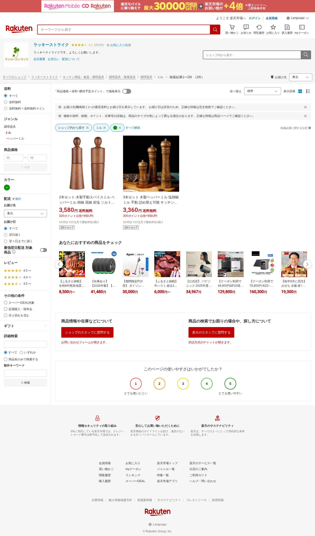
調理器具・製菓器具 (122, 77)
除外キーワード (14, 365)
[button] (297, 18)
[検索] (215, 29)
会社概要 (39, 59)
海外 (18, 199)
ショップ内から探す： (220, 55)
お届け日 (10, 221)
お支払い (54, 59)
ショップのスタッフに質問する (87, 332)
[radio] (5, 95)
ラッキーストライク (51, 45)
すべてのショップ (14, 77)
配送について (71, 59)
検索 (27, 167)
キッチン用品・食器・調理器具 (83, 77)
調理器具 (146, 77)
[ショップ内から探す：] (306, 55)
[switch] (43, 250)
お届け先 (10, 205)
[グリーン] (7, 187)
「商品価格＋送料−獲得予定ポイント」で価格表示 (87, 91)
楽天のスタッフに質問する (211, 332)
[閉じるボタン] (305, 107)
